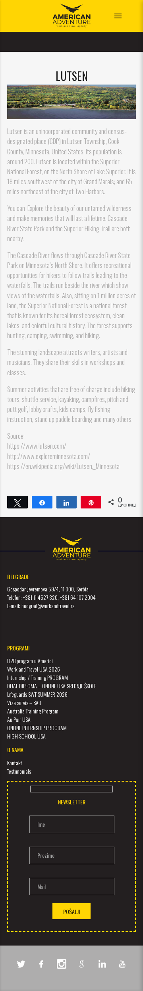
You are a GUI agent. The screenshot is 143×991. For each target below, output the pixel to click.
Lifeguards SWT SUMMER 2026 (37, 694)
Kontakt (14, 763)
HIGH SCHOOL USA (26, 736)
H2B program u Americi (30, 660)
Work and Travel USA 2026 (33, 669)
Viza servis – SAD (24, 702)
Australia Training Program (32, 711)
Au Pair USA (19, 719)
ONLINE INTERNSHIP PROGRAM (37, 727)
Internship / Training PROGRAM (37, 677)
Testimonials (19, 771)
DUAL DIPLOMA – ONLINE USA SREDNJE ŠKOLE (51, 686)
